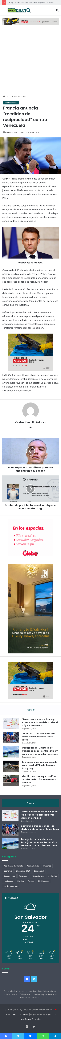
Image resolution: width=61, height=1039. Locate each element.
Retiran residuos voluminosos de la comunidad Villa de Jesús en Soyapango (39, 765)
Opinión (20, 881)
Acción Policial (33, 866)
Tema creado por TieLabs (17, 1014)
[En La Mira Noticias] (19, 10)
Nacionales (8, 881)
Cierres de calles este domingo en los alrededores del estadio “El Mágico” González (40, 722)
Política (31, 881)
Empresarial (39, 871)
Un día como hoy (11, 886)
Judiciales (52, 876)
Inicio (7, 96)
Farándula (23, 876)
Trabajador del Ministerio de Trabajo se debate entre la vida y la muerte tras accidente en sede (40, 751)
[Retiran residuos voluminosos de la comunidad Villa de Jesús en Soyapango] (11, 766)
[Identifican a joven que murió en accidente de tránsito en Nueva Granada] (11, 780)
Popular (31, 709)
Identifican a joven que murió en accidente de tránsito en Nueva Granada (39, 779)
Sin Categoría (43, 881)
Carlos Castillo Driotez (14, 132)
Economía (8, 871)
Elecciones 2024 (23, 871)
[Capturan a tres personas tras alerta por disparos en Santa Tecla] (11, 737)
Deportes (47, 866)
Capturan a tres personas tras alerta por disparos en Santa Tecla (38, 736)
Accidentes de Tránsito (13, 866)
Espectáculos (9, 876)
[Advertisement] (30, 59)
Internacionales (19, 96)
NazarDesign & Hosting (30, 1019)
